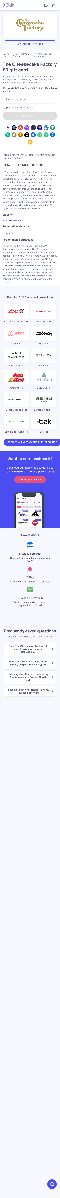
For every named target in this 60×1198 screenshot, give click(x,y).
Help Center (30, 636)
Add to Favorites (32, 43)
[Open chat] (52, 1184)
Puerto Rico (6, 55)
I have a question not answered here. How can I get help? (28, 691)
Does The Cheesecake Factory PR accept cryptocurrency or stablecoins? (28, 649)
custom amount (23, 107)
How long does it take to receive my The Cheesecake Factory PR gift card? (28, 677)
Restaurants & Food (22, 55)
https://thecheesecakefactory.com (16, 220)
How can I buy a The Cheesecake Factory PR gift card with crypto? (28, 663)
